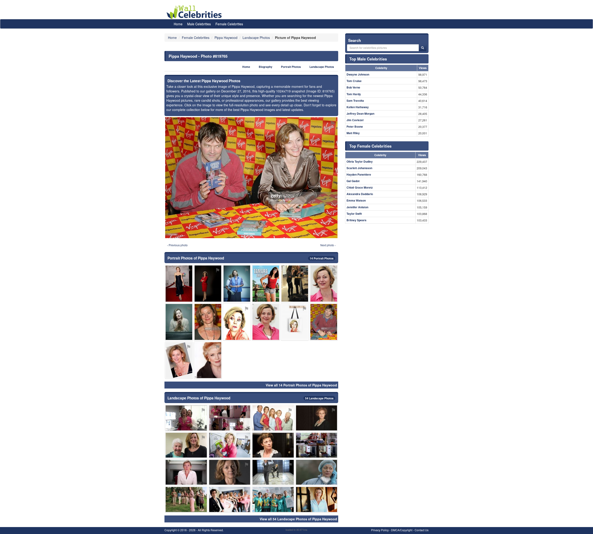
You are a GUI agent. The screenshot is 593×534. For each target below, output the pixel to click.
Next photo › (328, 245)
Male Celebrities (199, 24)
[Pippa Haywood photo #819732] (237, 283)
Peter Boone (355, 126)
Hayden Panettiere (359, 174)
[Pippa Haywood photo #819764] (229, 445)
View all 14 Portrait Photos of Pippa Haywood (301, 385)
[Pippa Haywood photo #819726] (186, 418)
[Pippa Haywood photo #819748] (295, 283)
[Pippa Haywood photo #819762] (295, 322)
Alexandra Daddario (360, 194)
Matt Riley (353, 133)
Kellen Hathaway (358, 107)
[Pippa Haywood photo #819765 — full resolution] (251, 177)
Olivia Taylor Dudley (360, 161)
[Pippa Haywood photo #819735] (273, 472)
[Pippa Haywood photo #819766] (179, 283)
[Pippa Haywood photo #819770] (324, 322)
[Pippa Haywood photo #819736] (324, 283)
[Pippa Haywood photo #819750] (229, 499)
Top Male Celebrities (368, 59)
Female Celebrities (229, 24)
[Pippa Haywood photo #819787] (316, 445)
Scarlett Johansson (359, 168)
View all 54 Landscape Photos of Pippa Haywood (298, 519)
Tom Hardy (354, 94)
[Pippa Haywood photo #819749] (237, 322)
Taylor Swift (354, 214)
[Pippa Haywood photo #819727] (179, 322)
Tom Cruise (354, 81)
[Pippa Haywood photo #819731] (186, 445)
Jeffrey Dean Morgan (360, 113)
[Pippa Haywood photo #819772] (179, 360)
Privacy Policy (380, 530)
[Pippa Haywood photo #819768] (266, 283)
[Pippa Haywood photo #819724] (229, 472)
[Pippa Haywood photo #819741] (316, 418)
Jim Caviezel (355, 120)
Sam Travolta (355, 100)
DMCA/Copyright (401, 530)
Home (178, 24)
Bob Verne (353, 87)
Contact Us (422, 530)
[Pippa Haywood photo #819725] (208, 322)
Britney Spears (356, 220)
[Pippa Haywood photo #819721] (316, 499)
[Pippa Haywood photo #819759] (186, 499)
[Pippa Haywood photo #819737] (208, 283)
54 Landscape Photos (319, 398)
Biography (265, 67)
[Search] (422, 47)
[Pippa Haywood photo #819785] (273, 499)
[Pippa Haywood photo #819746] (229, 418)
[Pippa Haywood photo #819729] (186, 472)
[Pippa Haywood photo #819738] (273, 418)
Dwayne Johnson (358, 74)
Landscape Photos (321, 67)
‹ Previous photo (177, 245)
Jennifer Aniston (357, 207)
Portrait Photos (291, 67)
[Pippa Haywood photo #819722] (273, 445)
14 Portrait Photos (322, 258)
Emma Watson (356, 200)
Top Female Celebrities (370, 146)
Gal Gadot (353, 181)
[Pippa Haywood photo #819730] (266, 322)
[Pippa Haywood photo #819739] (316, 472)
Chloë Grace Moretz (360, 187)
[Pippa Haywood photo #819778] (208, 360)
